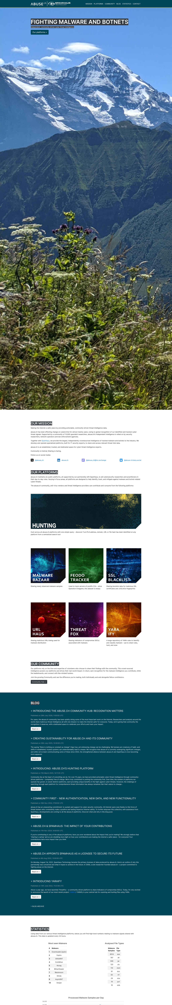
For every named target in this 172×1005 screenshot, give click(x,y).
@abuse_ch (39, 460)
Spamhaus (45, 441)
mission (89, 4)
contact (136, 4)
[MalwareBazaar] (48, 566)
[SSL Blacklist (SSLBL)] (123, 566)
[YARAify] (123, 621)
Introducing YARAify (47, 881)
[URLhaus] (48, 621)
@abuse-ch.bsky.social (132, 460)
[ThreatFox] (86, 621)
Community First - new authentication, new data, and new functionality (84, 798)
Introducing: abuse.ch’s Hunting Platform (63, 768)
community (110, 4)
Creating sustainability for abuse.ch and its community (72, 738)
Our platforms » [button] (39, 32)
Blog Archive (38, 906)
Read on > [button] (36, 729)
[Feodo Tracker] (86, 566)
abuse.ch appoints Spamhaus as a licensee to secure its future (77, 853)
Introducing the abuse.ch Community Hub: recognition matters (78, 710)
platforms (98, 4)
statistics (126, 4)
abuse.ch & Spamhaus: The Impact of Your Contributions (72, 826)
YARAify (73, 892)
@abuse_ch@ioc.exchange (96, 460)
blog (118, 4)
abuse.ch (65, 460)
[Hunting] (86, 512)
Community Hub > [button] (39, 682)
